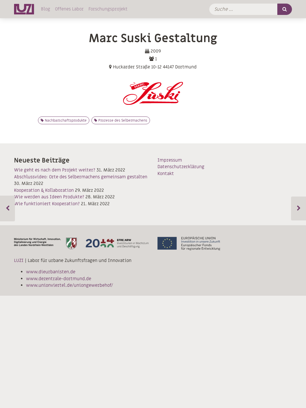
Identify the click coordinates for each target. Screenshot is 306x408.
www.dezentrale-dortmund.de (58, 279)
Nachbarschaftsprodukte (66, 120)
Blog (45, 9)
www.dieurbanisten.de (50, 272)
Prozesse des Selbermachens (122, 120)
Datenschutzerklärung (180, 167)
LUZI (19, 260)
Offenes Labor (69, 9)
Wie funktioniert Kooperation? (47, 204)
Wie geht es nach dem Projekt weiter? (54, 170)
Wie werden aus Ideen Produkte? (49, 197)
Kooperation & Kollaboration (44, 190)
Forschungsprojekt (108, 9)
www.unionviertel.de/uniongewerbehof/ (69, 285)
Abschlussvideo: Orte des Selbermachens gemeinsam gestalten (80, 177)
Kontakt (165, 174)
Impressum (169, 160)
